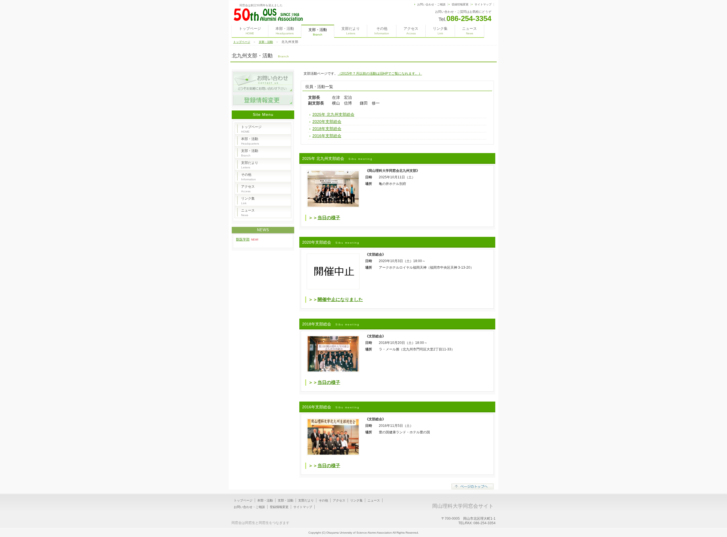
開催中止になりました (340, 299)
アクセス (411, 30)
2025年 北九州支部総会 (333, 114)
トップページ (250, 30)
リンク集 (440, 30)
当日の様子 (328, 217)
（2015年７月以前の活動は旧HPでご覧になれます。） (380, 74)
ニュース (469, 30)
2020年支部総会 (326, 121)
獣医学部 (243, 239)
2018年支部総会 (326, 128)
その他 (381, 30)
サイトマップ (483, 4)
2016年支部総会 (326, 135)
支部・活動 (266, 41)
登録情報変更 (460, 4)
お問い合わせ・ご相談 (431, 4)
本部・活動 (284, 30)
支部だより (350, 30)
